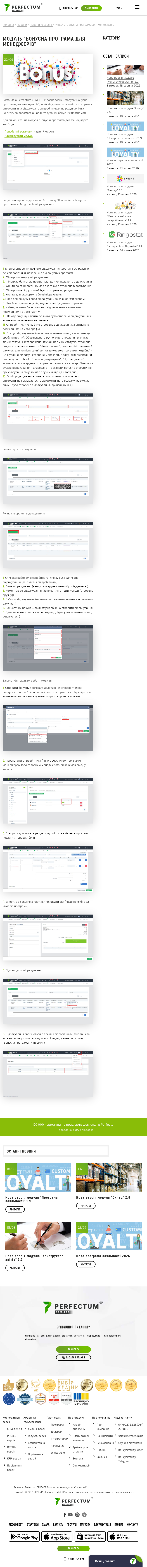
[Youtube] (70, 1514)
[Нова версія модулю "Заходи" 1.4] (125, 182)
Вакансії (102, 1456)
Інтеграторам (59, 1438)
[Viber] (77, 1514)
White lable (58, 1452)
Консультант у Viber (130, 1449)
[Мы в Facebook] (65, 1514)
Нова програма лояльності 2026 (103, 1256)
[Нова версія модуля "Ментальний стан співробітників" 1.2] (125, 208)
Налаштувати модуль (18, 135)
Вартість (58, 1525)
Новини (101, 1449)
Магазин (85, 1525)
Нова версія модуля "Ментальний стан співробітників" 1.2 (120, 216)
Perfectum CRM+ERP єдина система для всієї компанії (55, 1487)
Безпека (78, 1458)
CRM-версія (14, 1428)
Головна (18, 1487)
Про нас (119, 1525)
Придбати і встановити (19, 131)
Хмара (45, 1525)
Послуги (72, 1525)
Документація (81, 1465)
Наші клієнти (105, 1435)
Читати (15, 1209)
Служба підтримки (130, 1442)
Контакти (132, 1525)
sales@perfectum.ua (130, 1435)
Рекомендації (105, 1442)
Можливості (16, 1525)
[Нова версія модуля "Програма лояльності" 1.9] (125, 130)
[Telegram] (84, 1514)
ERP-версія (14, 1458)
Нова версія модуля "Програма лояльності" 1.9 (31, 1199)
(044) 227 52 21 (127, 1424)
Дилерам (56, 1431)
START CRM (33, 1525)
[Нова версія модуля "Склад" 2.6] (125, 104)
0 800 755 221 (70, 8)
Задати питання (75, 1358)
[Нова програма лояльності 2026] (125, 156)
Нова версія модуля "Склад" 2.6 (103, 1197)
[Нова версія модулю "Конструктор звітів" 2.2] (125, 73)
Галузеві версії (37, 1435)
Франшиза (57, 1445)
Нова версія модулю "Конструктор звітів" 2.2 (34, 1257)
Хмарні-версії (36, 1428)
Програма (57, 1424)
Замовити (91, 8)
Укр (118, 8)
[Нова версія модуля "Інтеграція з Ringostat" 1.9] (125, 238)
